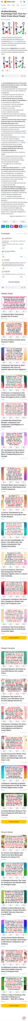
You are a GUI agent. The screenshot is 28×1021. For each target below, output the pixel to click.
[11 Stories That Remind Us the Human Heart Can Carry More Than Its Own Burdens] (14, 502)
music (19, 137)
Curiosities (3, 491)
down (18, 142)
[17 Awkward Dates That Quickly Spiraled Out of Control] (14, 303)
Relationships (4, 318)
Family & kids (4, 548)
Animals (3, 946)
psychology (14, 41)
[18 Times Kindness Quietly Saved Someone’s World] (14, 329)
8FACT (25, 216)
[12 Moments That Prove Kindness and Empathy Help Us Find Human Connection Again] (14, 616)
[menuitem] (3, 5)
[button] (5, 221)
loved (21, 167)
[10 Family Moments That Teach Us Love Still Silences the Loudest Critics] (14, 658)
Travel (4, 196)
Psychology (4, 8)
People (2, 344)
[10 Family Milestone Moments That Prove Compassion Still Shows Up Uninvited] (14, 800)
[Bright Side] (9, 2)
